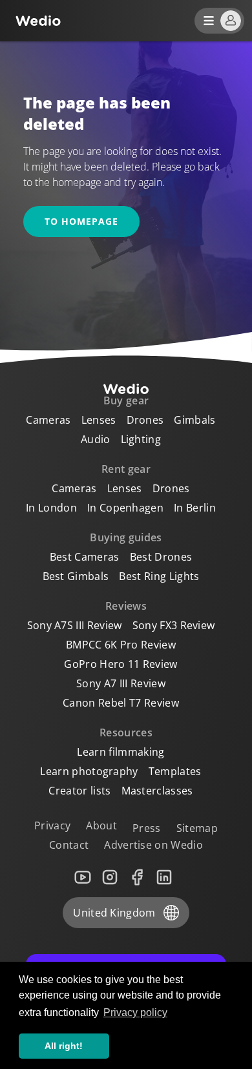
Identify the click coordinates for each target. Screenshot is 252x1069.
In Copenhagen (125, 508)
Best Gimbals (76, 576)
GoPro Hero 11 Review (120, 664)
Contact (69, 845)
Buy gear (126, 400)
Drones (145, 420)
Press (146, 828)
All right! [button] (64, 1046)
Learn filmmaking (120, 752)
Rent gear (126, 469)
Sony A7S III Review (74, 625)
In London (51, 508)
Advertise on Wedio (153, 845)
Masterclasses (157, 791)
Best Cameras (85, 557)
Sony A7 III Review (120, 683)
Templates (175, 771)
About (101, 825)
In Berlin (195, 508)
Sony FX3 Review (173, 625)
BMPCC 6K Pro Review (121, 645)
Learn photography (89, 771)
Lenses (98, 420)
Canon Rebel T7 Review (121, 703)
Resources (126, 732)
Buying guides (126, 537)
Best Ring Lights (159, 576)
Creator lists (79, 791)
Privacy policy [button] (135, 1012)
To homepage (81, 221)
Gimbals (194, 420)
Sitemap (197, 828)
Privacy (52, 825)
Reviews (126, 606)
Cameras (48, 420)
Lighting (141, 439)
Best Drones (161, 557)
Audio (95, 439)
